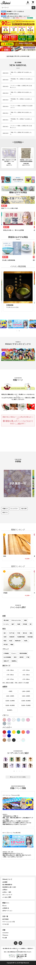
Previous (1, 762)
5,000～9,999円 (26, 696)
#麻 (30, 624)
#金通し (26, 640)
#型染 (4, 640)
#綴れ (31, 633)
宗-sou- (4, 905)
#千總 (27, 657)
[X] (15, 943)
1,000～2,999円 (26, 691)
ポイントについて (7, 894)
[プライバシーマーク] (12, 956)
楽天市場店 (5, 919)
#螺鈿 (11, 644)
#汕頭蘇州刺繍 (21, 637)
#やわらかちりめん (16, 620)
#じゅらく (14, 653)
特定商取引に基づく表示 (9, 887)
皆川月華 (24, 508)
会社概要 (4, 882)
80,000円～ (10, 710)
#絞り (4, 633)
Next (35, 762)
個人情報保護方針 (7, 884)
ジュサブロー (14, 508)
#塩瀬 (18, 624)
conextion (5, 932)
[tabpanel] (18, 324)
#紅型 (10, 640)
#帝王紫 (5, 644)
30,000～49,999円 (10, 705)
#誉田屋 (21, 657)
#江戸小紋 (11, 633)
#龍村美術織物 (23, 653)
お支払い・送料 (6, 892)
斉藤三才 (5, 508)
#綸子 (12, 624)
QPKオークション (7, 910)
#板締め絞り (18, 640)
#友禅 (4, 637)
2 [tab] (19, 331)
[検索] (33, 7)
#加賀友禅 (11, 637)
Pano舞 (4, 937)
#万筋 (18, 633)
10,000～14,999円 (10, 700)
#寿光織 (25, 624)
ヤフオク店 (5, 924)
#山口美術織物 (7, 657)
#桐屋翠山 (14, 661)
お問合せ (4, 889)
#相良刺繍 (30, 637)
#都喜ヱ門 (6, 661)
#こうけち (6, 624)
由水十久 (5, 512)
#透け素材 (6, 620)
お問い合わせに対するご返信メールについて (16, 16)
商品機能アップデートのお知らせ (13, 11)
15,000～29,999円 (25, 700)
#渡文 (15, 657)
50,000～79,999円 (25, 705)
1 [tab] (17, 331)
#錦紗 (25, 620)
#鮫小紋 (25, 633)
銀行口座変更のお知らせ (10, 14)
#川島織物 (6, 653)
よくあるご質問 (6, 897)
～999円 (10, 691)
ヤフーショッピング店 (8, 921)
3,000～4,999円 (10, 696)
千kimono (5, 935)
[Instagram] (20, 943)
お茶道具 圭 (5, 908)
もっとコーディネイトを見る (19, 777)
